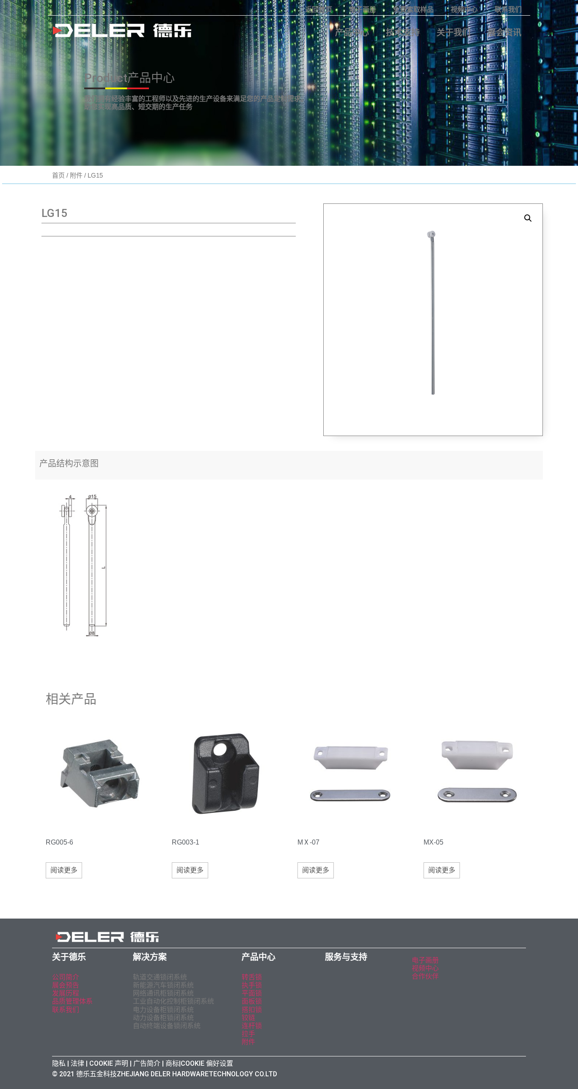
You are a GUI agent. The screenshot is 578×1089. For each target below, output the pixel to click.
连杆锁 (252, 1026)
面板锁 (252, 1001)
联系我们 (508, 9)
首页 (58, 175)
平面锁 (252, 993)
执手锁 (252, 985)
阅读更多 (63, 870)
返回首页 (318, 9)
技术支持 (403, 32)
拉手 (248, 1034)
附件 (76, 175)
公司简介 (65, 977)
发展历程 (65, 993)
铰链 (248, 1018)
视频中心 (464, 9)
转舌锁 (252, 977)
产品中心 (352, 32)
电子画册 (362, 9)
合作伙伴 (425, 976)
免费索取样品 (413, 9)
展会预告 (66, 985)
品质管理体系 (72, 1001)
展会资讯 (504, 32)
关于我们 (454, 32)
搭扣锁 (252, 1010)
